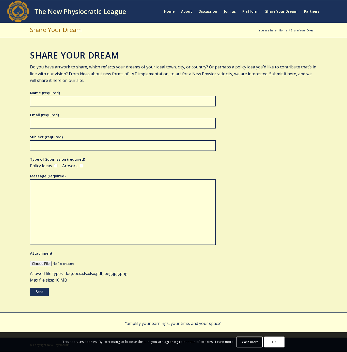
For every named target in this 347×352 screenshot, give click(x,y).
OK (274, 342)
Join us (230, 11)
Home (169, 11)
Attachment (41, 253)
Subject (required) (46, 136)
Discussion (208, 11)
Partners (311, 11)
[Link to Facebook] (329, 11)
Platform (250, 11)
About (186, 11)
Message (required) (48, 175)
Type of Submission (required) (57, 159)
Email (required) (44, 114)
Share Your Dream (281, 11)
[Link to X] (336, 11)
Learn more (224, 342)
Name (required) (45, 92)
